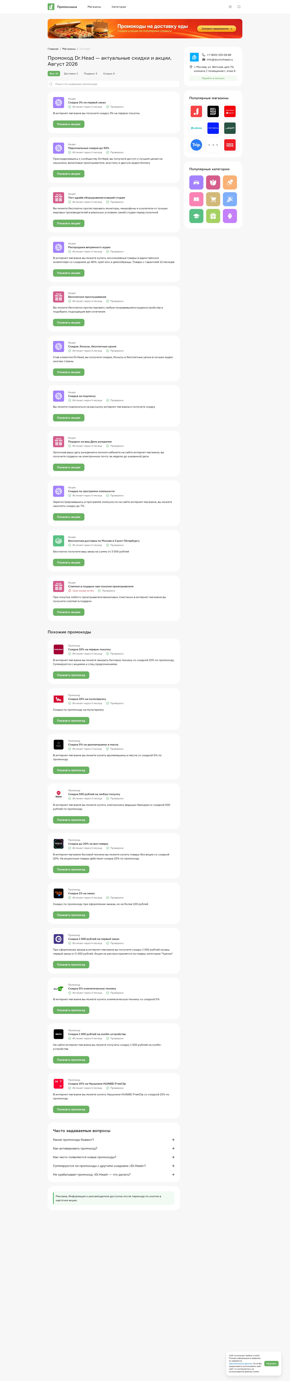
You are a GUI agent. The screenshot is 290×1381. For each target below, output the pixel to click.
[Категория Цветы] (213, 182)
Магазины (94, 6)
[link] (85, 49)
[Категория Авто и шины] (196, 182)
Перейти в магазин (213, 78)
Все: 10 (54, 73)
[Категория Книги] (196, 199)
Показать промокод (71, 675)
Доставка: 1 (71, 73)
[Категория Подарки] (213, 216)
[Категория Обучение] (196, 216)
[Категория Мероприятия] (230, 199)
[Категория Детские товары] (230, 182)
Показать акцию (68, 124)
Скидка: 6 (109, 73)
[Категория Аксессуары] (230, 216)
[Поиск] (239, 6)
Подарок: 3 (90, 73)
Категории (119, 6)
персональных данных (240, 1363)
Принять (271, 1363)
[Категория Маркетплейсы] (213, 199)
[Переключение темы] (230, 6)
